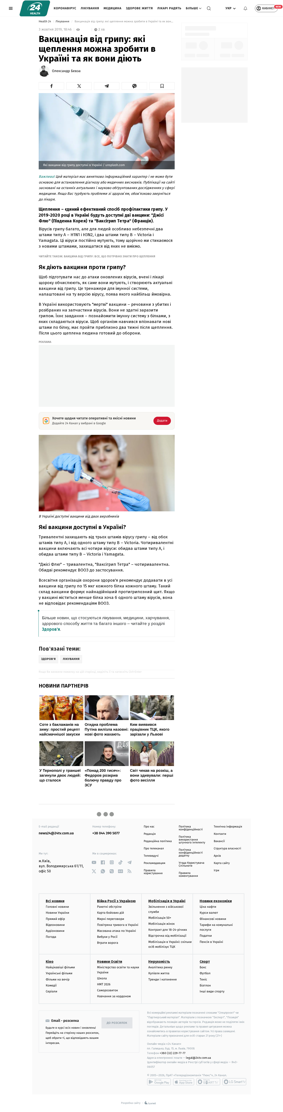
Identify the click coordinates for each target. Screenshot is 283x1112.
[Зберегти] (161, 86)
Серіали (51, 991)
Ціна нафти (208, 907)
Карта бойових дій (110, 913)
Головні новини (57, 907)
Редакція (150, 834)
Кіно (50, 961)
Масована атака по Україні (116, 931)
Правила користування (153, 872)
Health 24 (45, 21)
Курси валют (209, 913)
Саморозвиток (107, 990)
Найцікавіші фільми (60, 967)
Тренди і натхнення (162, 979)
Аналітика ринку (160, 967)
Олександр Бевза (66, 71)
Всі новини (55, 901)
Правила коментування (188, 874)
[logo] (35, 8)
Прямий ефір (55, 919)
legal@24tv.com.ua (198, 1057)
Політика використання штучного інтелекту (192, 839)
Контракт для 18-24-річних (167, 930)
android (159, 1081)
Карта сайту (222, 863)
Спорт (205, 961)
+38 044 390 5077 (106, 833)
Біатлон (205, 985)
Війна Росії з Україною (116, 901)
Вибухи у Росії (107, 937)
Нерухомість (159, 961)
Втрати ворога (107, 943)
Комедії (51, 985)
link (94, 862)
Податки (206, 936)
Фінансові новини (213, 919)
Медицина (112, 8)
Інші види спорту (212, 991)
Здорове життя (139, 8)
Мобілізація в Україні (166, 901)
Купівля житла (158, 973)
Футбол (205, 973)
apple (183, 1081)
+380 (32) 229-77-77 (172, 1053)
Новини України (57, 913)
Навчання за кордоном (114, 996)
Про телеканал (154, 848)
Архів (217, 855)
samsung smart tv (234, 1081)
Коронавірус (65, 8)
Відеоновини (55, 925)
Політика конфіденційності (191, 828)
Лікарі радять (169, 8)
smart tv (208, 1081)
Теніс (203, 979)
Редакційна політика (158, 841)
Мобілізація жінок (161, 924)
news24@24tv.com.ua (56, 833)
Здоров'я (51, 629)
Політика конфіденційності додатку (191, 852)
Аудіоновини (55, 931)
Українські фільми (59, 973)
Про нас (149, 826)
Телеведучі (151, 855)
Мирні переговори (110, 919)
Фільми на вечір (57, 979)
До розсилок (117, 1023)
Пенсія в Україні (211, 942)
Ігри (216, 870)
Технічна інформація (228, 826)
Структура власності (227, 848)
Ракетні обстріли (109, 907)
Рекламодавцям (154, 863)
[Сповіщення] (245, 8)
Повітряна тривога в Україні (117, 925)
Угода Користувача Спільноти (191, 864)
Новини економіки (216, 901)
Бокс (203, 967)
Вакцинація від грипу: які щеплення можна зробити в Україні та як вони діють (124, 21)
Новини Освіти (109, 961)
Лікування (90, 8)
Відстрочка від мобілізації (167, 936)
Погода (51, 937)
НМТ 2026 (104, 984)
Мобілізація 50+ (159, 918)
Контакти (220, 834)
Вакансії (219, 841)
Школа (102, 978)
